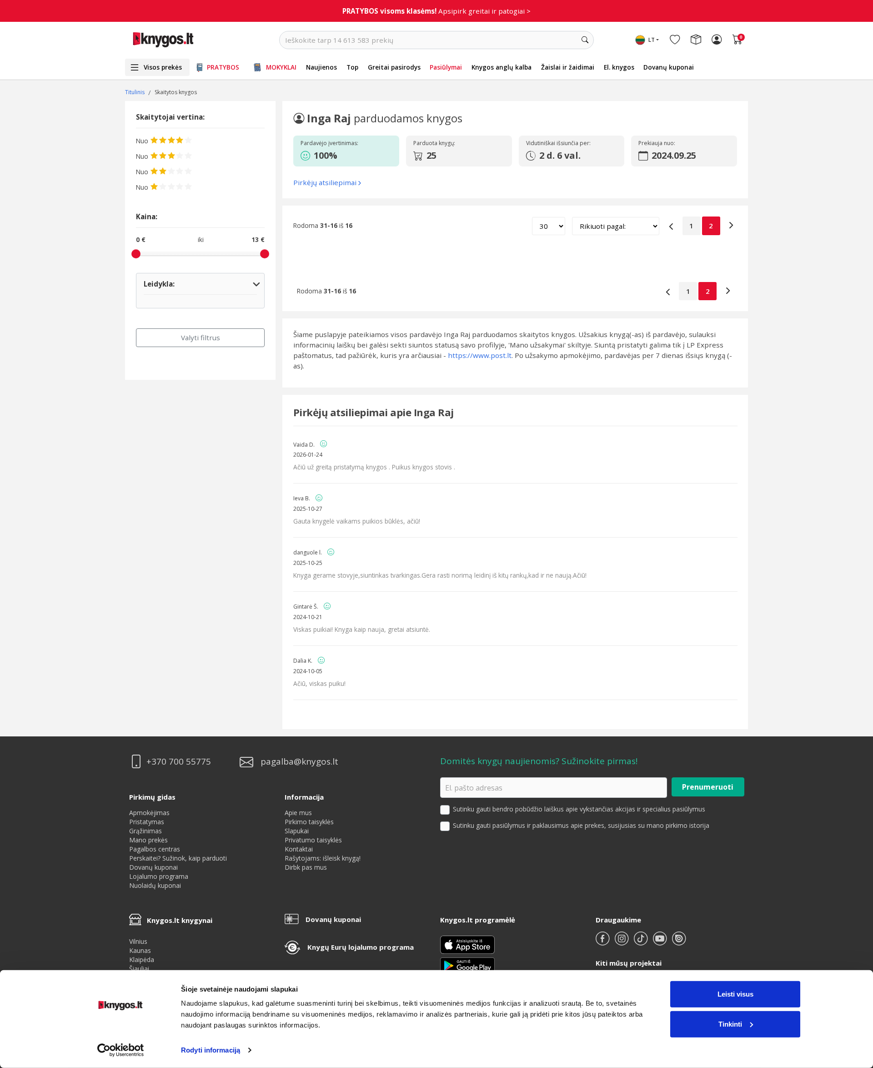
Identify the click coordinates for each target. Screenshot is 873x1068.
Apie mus (298, 812)
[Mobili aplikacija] (467, 965)
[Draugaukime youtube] (660, 942)
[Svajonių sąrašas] (675, 40)
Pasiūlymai (446, 67)
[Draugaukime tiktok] (641, 942)
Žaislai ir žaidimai (567, 67)
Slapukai (297, 830)
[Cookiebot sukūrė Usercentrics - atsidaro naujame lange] (121, 1050)
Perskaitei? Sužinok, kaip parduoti (178, 858)
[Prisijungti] (717, 40)
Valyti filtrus (200, 337)
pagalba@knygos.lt (299, 761)
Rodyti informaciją (210, 1050)
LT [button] (651, 40)
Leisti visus (735, 994)
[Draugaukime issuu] (679, 942)
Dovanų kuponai (668, 67)
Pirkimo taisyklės (309, 821)
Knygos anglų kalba (502, 67)
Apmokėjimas (149, 812)
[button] (344, 155)
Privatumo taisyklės (313, 840)
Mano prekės (148, 840)
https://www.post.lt (480, 355)
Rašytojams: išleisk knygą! (323, 858)
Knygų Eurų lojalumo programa (360, 947)
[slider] (135, 253)
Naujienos (321, 67)
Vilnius (138, 941)
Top (352, 67)
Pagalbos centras (154, 849)
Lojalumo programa (158, 876)
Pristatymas (146, 821)
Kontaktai (299, 849)
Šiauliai (139, 968)
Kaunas (140, 950)
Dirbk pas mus (306, 867)
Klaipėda (141, 959)
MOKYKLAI (281, 67)
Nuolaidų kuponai (155, 885)
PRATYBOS (223, 67)
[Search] (584, 40)
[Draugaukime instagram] (622, 942)
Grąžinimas (145, 830)
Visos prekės (163, 67)
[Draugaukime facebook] (603, 942)
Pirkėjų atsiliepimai (324, 182)
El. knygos (619, 67)
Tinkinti (730, 1024)
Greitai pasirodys (394, 67)
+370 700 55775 (178, 761)
